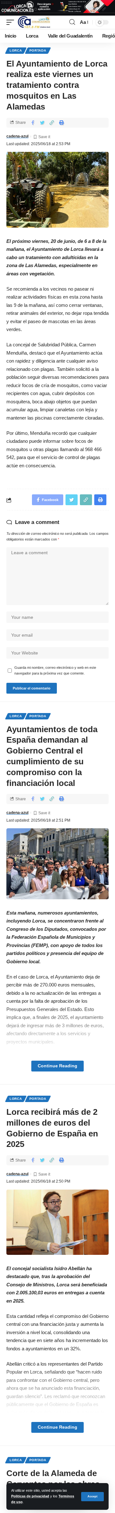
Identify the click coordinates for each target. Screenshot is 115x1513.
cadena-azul (17, 136)
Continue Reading (57, 1066)
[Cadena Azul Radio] (34, 22)
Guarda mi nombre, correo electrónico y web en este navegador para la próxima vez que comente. (55, 670)
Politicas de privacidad (30, 1496)
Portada (37, 50)
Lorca (16, 50)
